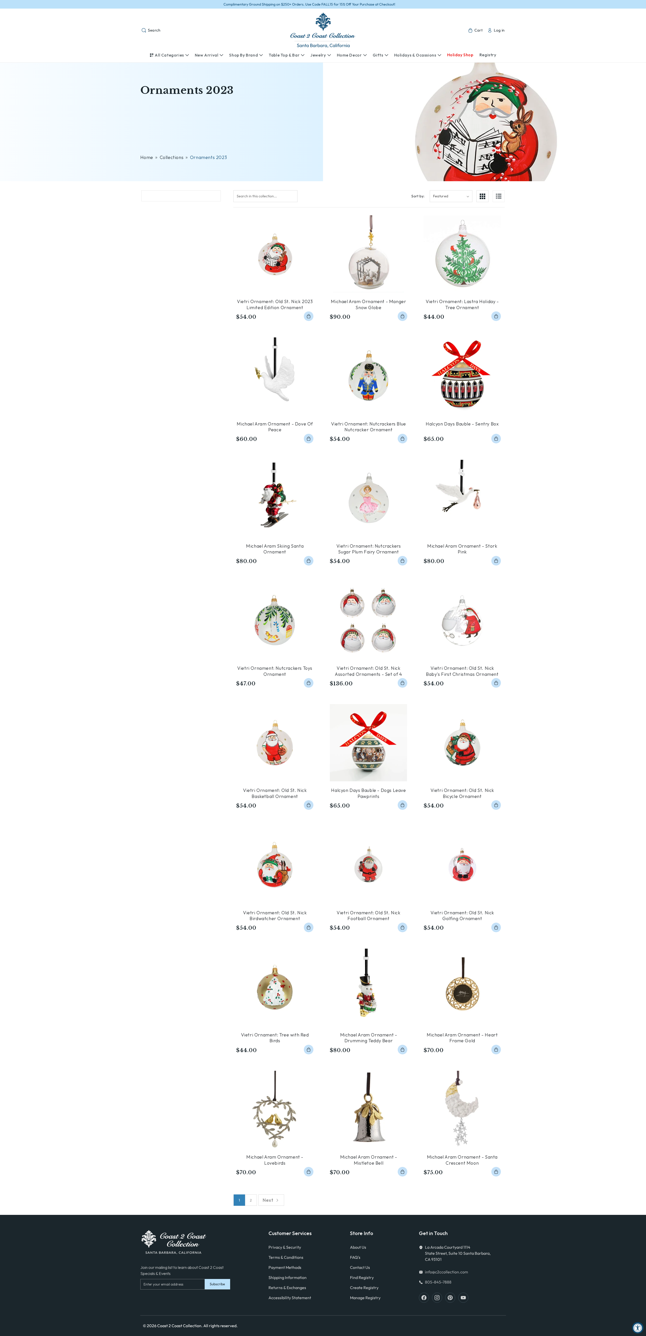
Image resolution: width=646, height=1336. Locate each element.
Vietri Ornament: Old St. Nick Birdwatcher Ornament (275, 915)
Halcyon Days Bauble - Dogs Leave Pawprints (368, 793)
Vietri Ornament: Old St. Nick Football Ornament (368, 915)
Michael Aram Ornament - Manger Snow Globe (368, 304)
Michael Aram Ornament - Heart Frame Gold (462, 1038)
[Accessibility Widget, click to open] (637, 1327)
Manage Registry (365, 1297)
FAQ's (355, 1257)
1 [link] (239, 1200)
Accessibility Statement (289, 1297)
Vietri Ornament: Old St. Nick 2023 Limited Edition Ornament (275, 304)
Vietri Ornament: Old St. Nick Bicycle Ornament (462, 793)
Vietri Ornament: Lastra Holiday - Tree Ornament (462, 304)
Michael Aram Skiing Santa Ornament (275, 549)
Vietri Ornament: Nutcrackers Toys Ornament (274, 671)
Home (146, 157)
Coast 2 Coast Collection (179, 1325)
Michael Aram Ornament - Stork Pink (462, 549)
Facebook (424, 1298)
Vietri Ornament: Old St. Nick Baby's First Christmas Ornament (462, 671)
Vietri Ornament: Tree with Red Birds (275, 1038)
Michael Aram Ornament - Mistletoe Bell (368, 1160)
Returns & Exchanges (287, 1287)
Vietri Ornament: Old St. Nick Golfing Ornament (462, 915)
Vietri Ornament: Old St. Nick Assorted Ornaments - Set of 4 (368, 671)
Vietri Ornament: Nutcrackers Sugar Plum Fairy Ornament (368, 549)
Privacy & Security (284, 1247)
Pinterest (450, 1298)
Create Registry (364, 1287)
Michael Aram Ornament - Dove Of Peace (275, 427)
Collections (172, 157)
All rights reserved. (220, 1325)
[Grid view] (482, 196)
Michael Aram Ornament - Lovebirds (274, 1160)
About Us (358, 1247)
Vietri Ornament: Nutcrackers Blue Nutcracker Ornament (368, 427)
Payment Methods (284, 1267)
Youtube (463, 1298)
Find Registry (362, 1277)
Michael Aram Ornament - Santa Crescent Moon (462, 1160)
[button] (150, 30)
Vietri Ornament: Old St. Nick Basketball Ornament (275, 793)
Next (268, 1200)
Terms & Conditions (285, 1257)
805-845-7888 (438, 1282)
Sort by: (417, 196)
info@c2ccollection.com (446, 1271)
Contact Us (360, 1267)
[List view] (499, 196)
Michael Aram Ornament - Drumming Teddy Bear (368, 1038)
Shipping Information (287, 1277)
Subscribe (217, 1284)
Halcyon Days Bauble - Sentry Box (462, 424)
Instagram (437, 1298)
